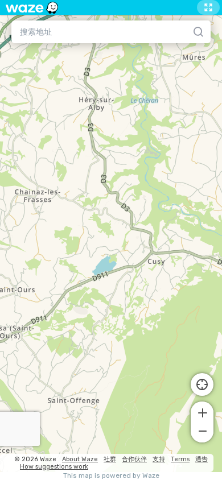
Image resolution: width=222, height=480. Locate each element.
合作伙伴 (134, 459)
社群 (110, 459)
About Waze (80, 459)
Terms (180, 459)
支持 (159, 459)
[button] (202, 412)
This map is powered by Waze (111, 475)
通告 (201, 459)
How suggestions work (54, 466)
